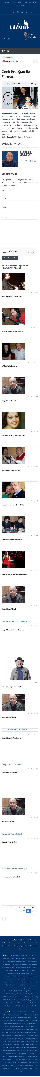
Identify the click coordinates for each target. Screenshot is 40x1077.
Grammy (12, 979)
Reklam (13, 2)
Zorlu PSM (33, 1006)
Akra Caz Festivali (31, 958)
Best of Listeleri (7, 964)
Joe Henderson (31, 1038)
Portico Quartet (27, 1056)
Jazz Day (33, 988)
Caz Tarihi (8, 967)
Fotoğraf (32, 973)
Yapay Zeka (10, 1006)
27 (33, 915)
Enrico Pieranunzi (20, 1029)
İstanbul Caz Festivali (24, 985)
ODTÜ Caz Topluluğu (20, 1053)
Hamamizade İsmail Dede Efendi (10, 1035)
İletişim (20, 2)
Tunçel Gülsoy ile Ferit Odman (11, 738)
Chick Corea (22, 1023)
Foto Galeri (23, 5)
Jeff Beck (24, 1038)
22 (33, 907)
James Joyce (17, 1038)
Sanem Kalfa (6, 1059)
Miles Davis (22, 1050)
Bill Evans (34, 1017)
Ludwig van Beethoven (31, 1047)
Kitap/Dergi (7, 991)
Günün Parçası (12, 982)
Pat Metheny (11, 1056)
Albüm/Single (6, 961)
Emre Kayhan (12, 1029)
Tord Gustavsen (34, 1065)
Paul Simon (19, 1056)
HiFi (17, 5)
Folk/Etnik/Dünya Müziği (23, 973)
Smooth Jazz (24, 1003)
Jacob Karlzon (9, 1038)
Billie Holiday (5, 1020)
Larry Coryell (11, 1047)
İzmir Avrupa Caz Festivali (15, 988)
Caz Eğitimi (25, 964)
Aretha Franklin (6, 1015)
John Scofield (10, 1041)
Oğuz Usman (30, 1053)
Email (4, 208)
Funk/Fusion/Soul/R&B (9, 976)
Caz (20, 964)
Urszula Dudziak (21, 1068)
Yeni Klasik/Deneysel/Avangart (22, 1006)
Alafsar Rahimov (24, 1012)
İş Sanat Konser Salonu (12, 985)
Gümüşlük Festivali (20, 979)
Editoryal (29, 967)
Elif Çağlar (30, 1026)
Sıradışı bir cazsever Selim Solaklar (13, 505)
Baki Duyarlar (11, 1017)
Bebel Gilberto (27, 1017)
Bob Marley (12, 1020)
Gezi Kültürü (29, 976)
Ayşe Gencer (31, 1015)
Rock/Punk (11, 1003)
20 (24, 907)
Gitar (35, 976)
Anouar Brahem (33, 1012)
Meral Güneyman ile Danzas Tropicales (14, 574)
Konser (30, 991)
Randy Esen (34, 1056)
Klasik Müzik (27, 2)
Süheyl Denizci (31, 1062)
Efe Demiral (24, 1026)
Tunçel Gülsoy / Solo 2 (9, 717)
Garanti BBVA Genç (20, 976)
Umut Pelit (13, 1068)
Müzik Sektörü (29, 997)
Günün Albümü (29, 979)
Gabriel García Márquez (31, 1032)
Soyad (4, 199)
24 (24, 911)
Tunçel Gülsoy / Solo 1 (9, 821)
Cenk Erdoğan (34, 1020)
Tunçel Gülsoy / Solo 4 (9, 401)
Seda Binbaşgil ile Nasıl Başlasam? (18, 1059)
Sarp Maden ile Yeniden (9, 773)
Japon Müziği (26, 988)
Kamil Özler (34, 1041)
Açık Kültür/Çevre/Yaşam (27, 955)
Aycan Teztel (23, 1015)
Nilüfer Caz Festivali (8, 1000)
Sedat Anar (30, 1059)
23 (19, 911)
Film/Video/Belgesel (10, 973)
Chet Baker (15, 1023)
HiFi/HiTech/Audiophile (27, 982)
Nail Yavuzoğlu (30, 1050)
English (11, 970)
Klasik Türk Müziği (22, 991)
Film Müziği (33, 970)
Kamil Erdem (27, 1041)
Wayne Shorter (30, 1068)
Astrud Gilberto (15, 1015)
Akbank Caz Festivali (21, 958)
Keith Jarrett (6, 1044)
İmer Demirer (30, 1035)
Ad (3, 191)
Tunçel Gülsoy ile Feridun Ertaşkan (13, 630)
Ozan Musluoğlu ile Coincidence (12, 331)
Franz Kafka (16, 1032)
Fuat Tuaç (22, 1032)
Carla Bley (27, 1020)
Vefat (5, 1006)
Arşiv (29, 961)
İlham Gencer (22, 1035)
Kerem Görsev (30, 1044)
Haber (18, 982)
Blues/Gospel (15, 964)
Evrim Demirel (30, 1029)
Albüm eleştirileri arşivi (10, 61)
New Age (36, 997)
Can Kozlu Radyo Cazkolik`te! (11, 687)
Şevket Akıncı (12, 1062)
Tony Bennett (25, 1065)
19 (19, 907)
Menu (6, 51)
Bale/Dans (34, 961)
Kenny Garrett (21, 1044)
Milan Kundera (15, 1050)
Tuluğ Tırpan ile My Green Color (12, 297)
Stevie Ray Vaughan (22, 1062)
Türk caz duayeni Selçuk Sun (11, 470)
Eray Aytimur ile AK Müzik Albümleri (13, 435)
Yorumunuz (6, 217)
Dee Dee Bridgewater (14, 1026)
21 (28, 907)
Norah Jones (11, 1053)
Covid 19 (18, 967)
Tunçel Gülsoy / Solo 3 (9, 609)
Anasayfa (6, 2)
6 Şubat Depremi (16, 955)
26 (33, 911)
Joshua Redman (19, 1041)
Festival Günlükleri (24, 970)
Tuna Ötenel (6, 1068)
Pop (19, 1000)
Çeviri (13, 967)
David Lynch (29, 1023)
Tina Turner (10, 1065)
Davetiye (23, 967)
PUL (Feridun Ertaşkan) (27, 1000)
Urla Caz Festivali (32, 1003)
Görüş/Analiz (5, 979)
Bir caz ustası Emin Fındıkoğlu (11, 877)
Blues (35, 2)
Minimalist (21, 997)
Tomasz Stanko (17, 1065)
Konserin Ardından (17, 994)
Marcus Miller (6, 1050)
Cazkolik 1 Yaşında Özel (9, 842)
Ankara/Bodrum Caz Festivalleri (19, 961)
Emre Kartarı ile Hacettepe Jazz (12, 540)
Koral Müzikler (26, 994)
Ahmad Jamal (15, 1012)
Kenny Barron (13, 1044)
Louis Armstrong (19, 1047)
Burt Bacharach (20, 1020)
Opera (15, 1000)
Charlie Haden (8, 1023)
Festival (16, 970)
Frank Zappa (9, 1032)
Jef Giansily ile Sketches (9, 366)
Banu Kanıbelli (19, 1017)
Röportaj (17, 1003)
